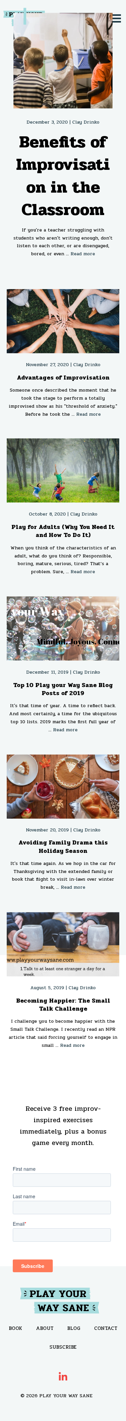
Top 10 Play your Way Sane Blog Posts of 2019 (63, 688)
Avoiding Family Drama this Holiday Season (63, 847)
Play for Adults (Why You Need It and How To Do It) (63, 531)
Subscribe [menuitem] (63, 1347)
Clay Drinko (85, 122)
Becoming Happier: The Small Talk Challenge (63, 1004)
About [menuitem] (44, 1328)
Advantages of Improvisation (63, 377)
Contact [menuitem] (105, 1328)
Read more (83, 253)
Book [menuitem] (15, 1328)
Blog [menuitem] (73, 1328)
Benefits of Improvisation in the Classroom (63, 176)
